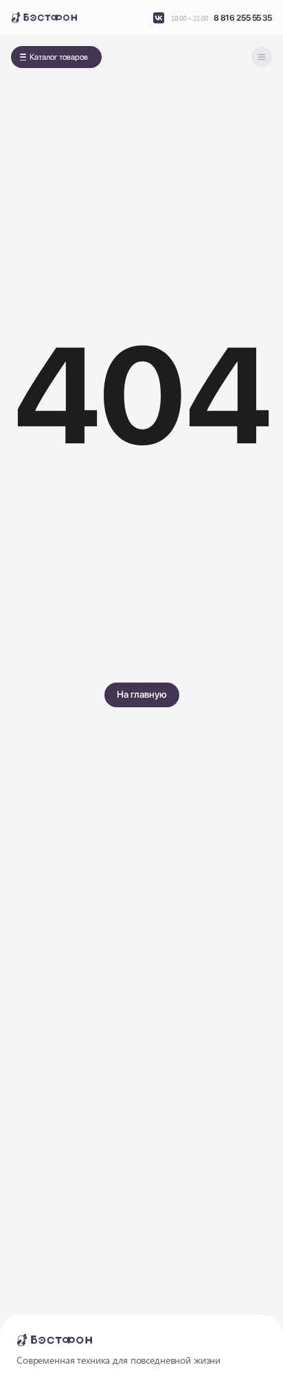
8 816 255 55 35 (243, 18)
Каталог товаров (59, 57)
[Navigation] (261, 57)
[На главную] (44, 17)
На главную (142, 694)
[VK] (158, 17)
